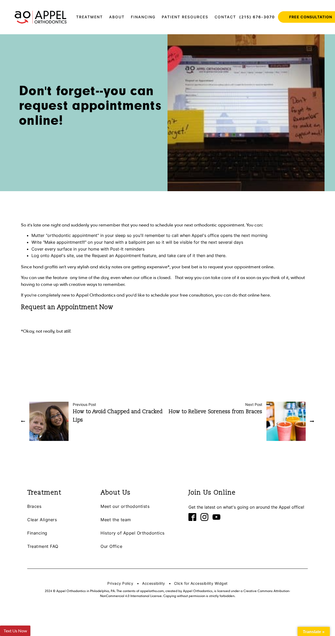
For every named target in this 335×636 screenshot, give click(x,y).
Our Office (111, 546)
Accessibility (153, 583)
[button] (89, 17)
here (265, 295)
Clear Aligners (42, 519)
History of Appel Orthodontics (132, 533)
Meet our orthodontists (124, 506)
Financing (37, 533)
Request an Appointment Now (67, 307)
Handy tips (28, 139)
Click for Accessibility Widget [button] (201, 583)
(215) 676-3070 (257, 17)
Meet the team (115, 519)
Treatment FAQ (42, 546)
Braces (34, 506)
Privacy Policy (120, 583)
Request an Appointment (116, 255)
